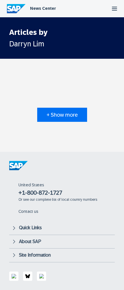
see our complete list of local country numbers (60, 200)
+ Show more (62, 115)
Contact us (28, 211)
